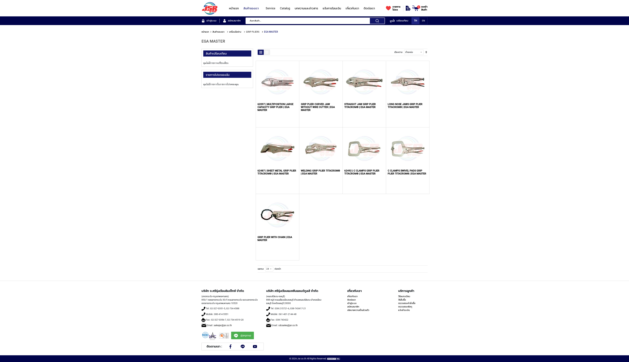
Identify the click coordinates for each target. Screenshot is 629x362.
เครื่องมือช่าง (235, 31)
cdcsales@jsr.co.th (288, 325)
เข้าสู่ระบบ (352, 303)
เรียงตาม (398, 52)
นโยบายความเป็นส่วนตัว (358, 310)
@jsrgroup (245, 335)
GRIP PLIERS (252, 31)
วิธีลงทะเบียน (404, 296)
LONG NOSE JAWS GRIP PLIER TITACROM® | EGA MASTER (405, 106)
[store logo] (209, 8)
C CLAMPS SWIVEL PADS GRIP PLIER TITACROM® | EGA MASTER (407, 172)
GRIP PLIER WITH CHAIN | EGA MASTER (274, 239)
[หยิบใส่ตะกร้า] (293, 76)
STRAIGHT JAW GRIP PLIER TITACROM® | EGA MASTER (360, 106)
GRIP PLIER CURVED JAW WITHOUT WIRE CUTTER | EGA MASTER (318, 107)
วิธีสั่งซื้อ (402, 299)
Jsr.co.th (301, 358)
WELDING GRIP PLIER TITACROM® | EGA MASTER (320, 172)
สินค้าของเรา (218, 31)
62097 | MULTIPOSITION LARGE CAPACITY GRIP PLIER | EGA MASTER (275, 107)
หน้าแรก (205, 31)
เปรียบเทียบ (402, 20)
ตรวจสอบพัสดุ (405, 306)
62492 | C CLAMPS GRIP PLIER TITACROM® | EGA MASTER (361, 172)
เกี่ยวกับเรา (352, 296)
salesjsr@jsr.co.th (223, 325)
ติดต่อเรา (351, 299)
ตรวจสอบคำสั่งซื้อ (406, 303)
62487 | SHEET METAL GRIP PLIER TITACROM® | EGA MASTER (276, 172)
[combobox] (315, 21)
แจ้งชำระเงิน (404, 310)
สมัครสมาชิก (353, 306)
